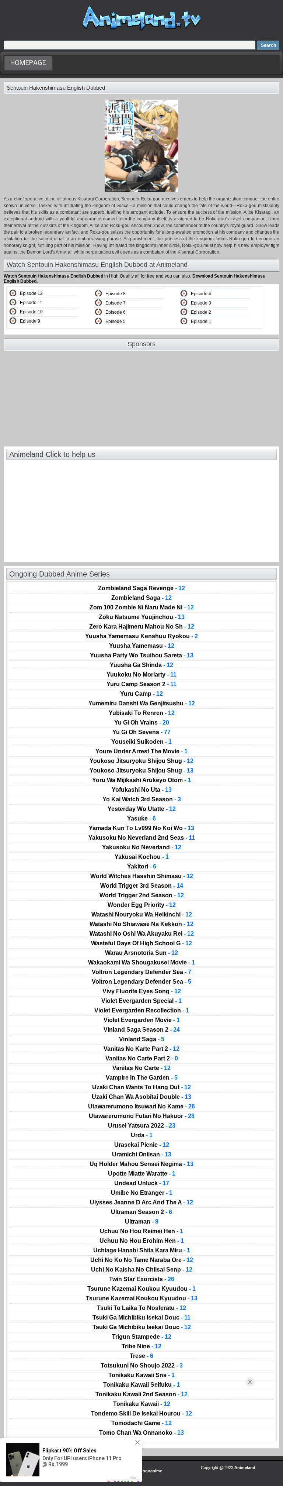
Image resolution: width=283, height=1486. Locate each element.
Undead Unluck (141, 1183)
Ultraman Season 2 (141, 1212)
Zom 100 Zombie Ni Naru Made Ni (142, 607)
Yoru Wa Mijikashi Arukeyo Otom (141, 780)
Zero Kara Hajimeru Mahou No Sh (141, 626)
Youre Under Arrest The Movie (141, 751)
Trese (141, 1356)
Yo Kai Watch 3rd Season (141, 799)
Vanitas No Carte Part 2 (141, 1058)
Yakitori (141, 866)
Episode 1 (201, 321)
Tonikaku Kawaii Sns (141, 1375)
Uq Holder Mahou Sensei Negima (141, 1164)
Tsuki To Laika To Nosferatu (141, 1308)
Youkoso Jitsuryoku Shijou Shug (141, 761)
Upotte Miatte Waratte (141, 1173)
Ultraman (141, 1221)
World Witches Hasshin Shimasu (141, 876)
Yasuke (141, 818)
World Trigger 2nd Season (141, 895)
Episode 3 (201, 303)
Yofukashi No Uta (142, 789)
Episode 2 (201, 312)
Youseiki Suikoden (141, 741)
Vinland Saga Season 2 (142, 1029)
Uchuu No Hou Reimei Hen (141, 1231)
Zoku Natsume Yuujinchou (142, 617)
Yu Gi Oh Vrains (141, 722)
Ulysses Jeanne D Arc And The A (141, 1202)
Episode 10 (31, 311)
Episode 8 (115, 293)
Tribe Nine (141, 1346)
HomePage (28, 63)
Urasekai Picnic (141, 1145)
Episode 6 (115, 312)
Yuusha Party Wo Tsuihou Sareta (141, 655)
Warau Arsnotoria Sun (141, 953)
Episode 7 (115, 303)
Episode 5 (115, 321)
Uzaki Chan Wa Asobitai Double (141, 1097)
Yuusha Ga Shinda (141, 665)
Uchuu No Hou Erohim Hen (141, 1241)
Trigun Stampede (141, 1336)
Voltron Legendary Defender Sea (141, 972)
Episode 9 (30, 321)
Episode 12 (31, 293)
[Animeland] (141, 30)
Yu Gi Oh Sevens (141, 732)
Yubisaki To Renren (142, 713)
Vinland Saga (141, 1039)
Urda (142, 1135)
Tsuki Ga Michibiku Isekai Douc (141, 1317)
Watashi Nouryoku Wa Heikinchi (141, 914)
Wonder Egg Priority (142, 905)
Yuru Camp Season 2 (141, 684)
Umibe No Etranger (141, 1193)
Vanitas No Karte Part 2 (141, 1049)
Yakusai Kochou (142, 857)
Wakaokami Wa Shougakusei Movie (141, 962)
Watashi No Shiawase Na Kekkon (141, 924)
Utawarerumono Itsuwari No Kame (141, 1106)
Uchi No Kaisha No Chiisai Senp (141, 1269)
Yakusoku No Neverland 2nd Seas (141, 837)
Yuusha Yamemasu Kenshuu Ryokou (141, 636)
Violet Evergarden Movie (142, 1020)
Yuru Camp (141, 693)
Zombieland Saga (141, 598)
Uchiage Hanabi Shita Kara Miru (141, 1250)
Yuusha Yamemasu (141, 646)
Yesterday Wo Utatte (142, 809)
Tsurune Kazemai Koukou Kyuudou (141, 1288)
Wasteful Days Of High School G (141, 943)
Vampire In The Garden (142, 1077)
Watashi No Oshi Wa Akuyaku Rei (142, 933)
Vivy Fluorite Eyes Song (141, 991)
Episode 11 (31, 302)
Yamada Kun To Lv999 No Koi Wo (141, 828)
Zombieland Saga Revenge (141, 588)
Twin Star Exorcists (141, 1279)
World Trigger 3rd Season (141, 885)
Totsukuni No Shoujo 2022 (142, 1365)
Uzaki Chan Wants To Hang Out (141, 1087)
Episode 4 (201, 293)
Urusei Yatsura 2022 (141, 1125)
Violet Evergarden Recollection (141, 1010)
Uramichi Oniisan (141, 1154)
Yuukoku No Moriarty (141, 674)
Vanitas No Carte (141, 1068)
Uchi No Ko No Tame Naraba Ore (141, 1260)
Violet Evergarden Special (141, 1001)
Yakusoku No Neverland (141, 847)
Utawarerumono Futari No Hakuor (142, 1116)
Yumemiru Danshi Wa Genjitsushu (141, 703)
